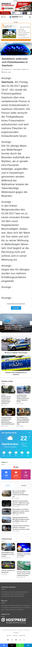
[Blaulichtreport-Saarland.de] (16, 17)
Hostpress (16, 632)
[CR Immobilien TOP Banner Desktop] (16, 8)
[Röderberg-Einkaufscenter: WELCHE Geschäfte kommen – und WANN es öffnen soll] (6, 520)
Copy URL (16, 308)
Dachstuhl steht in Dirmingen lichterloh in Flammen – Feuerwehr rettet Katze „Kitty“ (21, 527)
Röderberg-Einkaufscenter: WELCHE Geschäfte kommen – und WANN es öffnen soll (21, 519)
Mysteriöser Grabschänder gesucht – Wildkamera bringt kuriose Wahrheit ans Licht (20, 502)
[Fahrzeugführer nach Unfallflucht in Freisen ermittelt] (8, 547)
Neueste (23, 485)
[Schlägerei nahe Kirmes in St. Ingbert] (24, 547)
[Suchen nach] (30, 18)
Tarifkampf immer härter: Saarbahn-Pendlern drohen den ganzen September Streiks (23, 398)
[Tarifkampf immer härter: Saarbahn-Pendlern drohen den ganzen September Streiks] (24, 389)
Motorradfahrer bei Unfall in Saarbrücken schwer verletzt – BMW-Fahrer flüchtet (21, 511)
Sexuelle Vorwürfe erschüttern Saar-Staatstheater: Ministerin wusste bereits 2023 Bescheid (7, 421)
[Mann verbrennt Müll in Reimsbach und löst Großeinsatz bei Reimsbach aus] (6, 493)
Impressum (15, 635)
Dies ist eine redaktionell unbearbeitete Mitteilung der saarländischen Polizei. (15, 292)
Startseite (9, 635)
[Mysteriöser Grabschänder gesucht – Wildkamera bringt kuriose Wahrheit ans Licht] (6, 503)
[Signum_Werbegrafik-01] (16, 31)
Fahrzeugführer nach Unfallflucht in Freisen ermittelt (7, 554)
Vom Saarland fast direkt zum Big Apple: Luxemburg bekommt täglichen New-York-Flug (23, 421)
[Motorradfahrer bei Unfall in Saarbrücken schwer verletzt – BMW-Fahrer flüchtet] (6, 511)
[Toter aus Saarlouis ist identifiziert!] (8, 565)
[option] (16, 323)
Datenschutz (22, 635)
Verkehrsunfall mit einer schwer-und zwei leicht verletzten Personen (24, 573)
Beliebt (8, 485)
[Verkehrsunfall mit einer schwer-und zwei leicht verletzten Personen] (24, 565)
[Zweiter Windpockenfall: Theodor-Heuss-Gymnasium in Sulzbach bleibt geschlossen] (8, 389)
